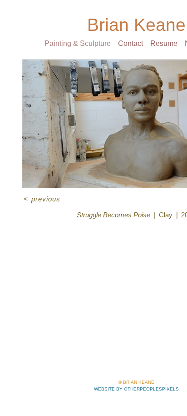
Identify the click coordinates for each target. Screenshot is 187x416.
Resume (163, 43)
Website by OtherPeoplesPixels (136, 388)
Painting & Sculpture (77, 43)
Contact (130, 43)
